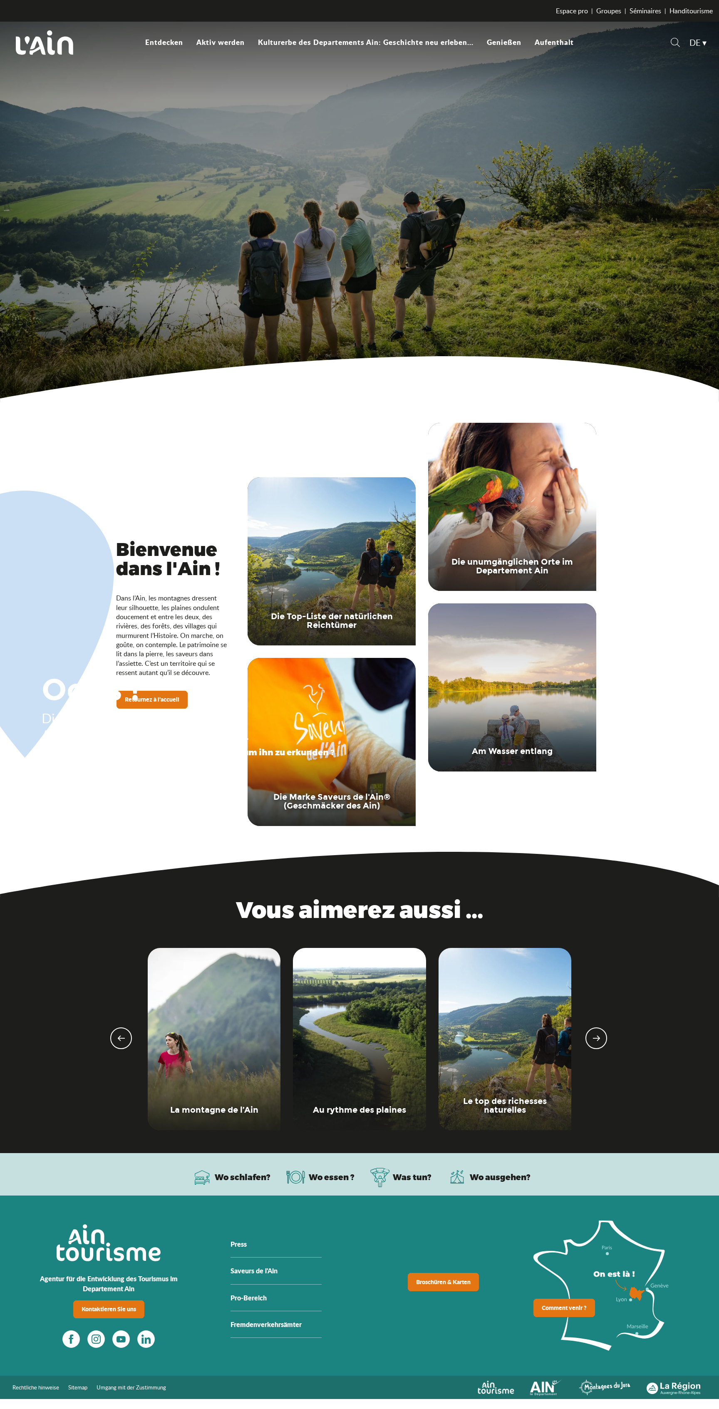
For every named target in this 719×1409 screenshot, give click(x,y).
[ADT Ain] (44, 42)
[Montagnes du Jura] (604, 1386)
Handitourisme (691, 10)
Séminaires (645, 10)
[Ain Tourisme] (495, 1386)
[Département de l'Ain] (546, 1386)
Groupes (608, 10)
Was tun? (412, 1177)
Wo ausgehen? (500, 1177)
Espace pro (572, 10)
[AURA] (673, 1386)
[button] (675, 43)
